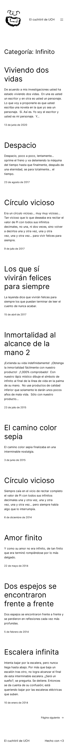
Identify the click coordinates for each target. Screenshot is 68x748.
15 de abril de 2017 (15, 314)
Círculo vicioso (29, 202)
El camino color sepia (30, 432)
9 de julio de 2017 (14, 248)
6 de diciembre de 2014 (18, 517)
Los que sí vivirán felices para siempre (27, 278)
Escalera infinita (31, 652)
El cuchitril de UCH (42, 19)
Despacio (20, 145)
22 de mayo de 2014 (16, 565)
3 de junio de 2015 (15, 459)
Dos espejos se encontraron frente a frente (30, 595)
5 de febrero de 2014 (16, 631)
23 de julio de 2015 (15, 407)
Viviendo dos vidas (26, 74)
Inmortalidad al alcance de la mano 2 (30, 343)
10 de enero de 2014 (16, 702)
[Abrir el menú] (62, 20)
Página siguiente (52, 717)
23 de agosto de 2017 (17, 182)
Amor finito (23, 537)
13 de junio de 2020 (15, 124)
